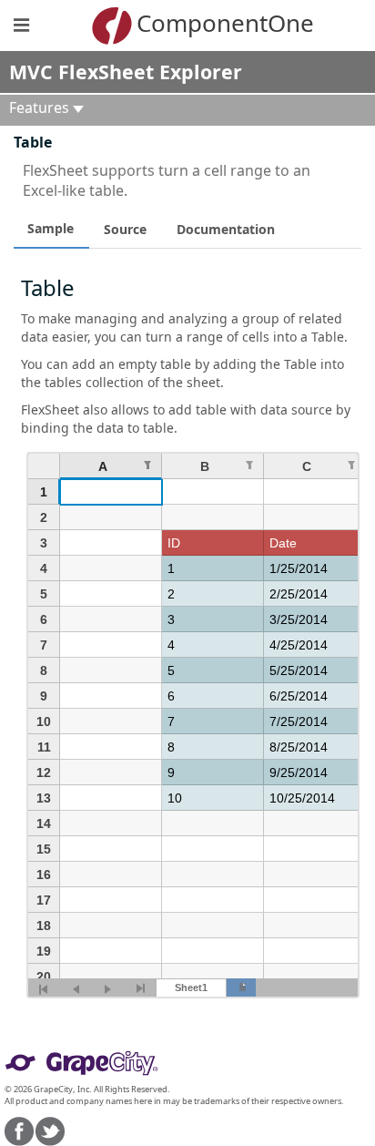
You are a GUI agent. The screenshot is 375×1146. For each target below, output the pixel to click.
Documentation (226, 229)
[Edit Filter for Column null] (147, 465)
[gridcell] (111, 492)
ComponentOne (215, 22)
